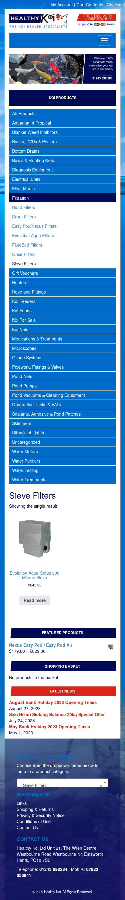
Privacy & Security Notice (41, 815)
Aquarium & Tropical (31, 123)
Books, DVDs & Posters (34, 141)
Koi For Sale (24, 320)
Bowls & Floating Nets (33, 160)
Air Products (23, 113)
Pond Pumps (24, 386)
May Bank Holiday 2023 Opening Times (49, 726)
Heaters (19, 282)
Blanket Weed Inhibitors (35, 132)
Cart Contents (89, 5)
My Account (61, 5)
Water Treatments (29, 480)
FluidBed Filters (27, 245)
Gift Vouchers (25, 273)
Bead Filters (23, 207)
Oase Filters (23, 254)
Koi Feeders (23, 301)
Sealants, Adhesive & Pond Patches (46, 414)
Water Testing (25, 470)
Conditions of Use (34, 821)
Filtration (20, 198)
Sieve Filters (24, 264)
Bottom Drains (25, 151)
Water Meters (25, 451)
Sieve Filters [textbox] (60, 785)
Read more (35, 600)
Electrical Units (26, 179)
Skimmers (21, 423)
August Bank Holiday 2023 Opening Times (53, 702)
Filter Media (23, 188)
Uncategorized (26, 442)
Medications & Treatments (37, 339)
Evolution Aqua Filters (33, 235)
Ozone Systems (27, 357)
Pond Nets (22, 376)
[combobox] (62, 783)
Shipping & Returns (35, 809)
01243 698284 (53, 869)
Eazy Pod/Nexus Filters (34, 226)
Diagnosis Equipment (32, 170)
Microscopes (24, 348)
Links (22, 803)
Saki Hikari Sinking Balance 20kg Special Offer (57, 714)
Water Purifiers (26, 461)
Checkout (116, 5)
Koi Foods (22, 310)
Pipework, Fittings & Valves (38, 367)
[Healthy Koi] (38, 21)
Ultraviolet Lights (28, 433)
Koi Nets (20, 329)
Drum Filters (24, 217)
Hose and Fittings (29, 292)
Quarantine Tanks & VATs (36, 404)
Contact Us (27, 827)
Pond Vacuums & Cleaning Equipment (48, 395)
